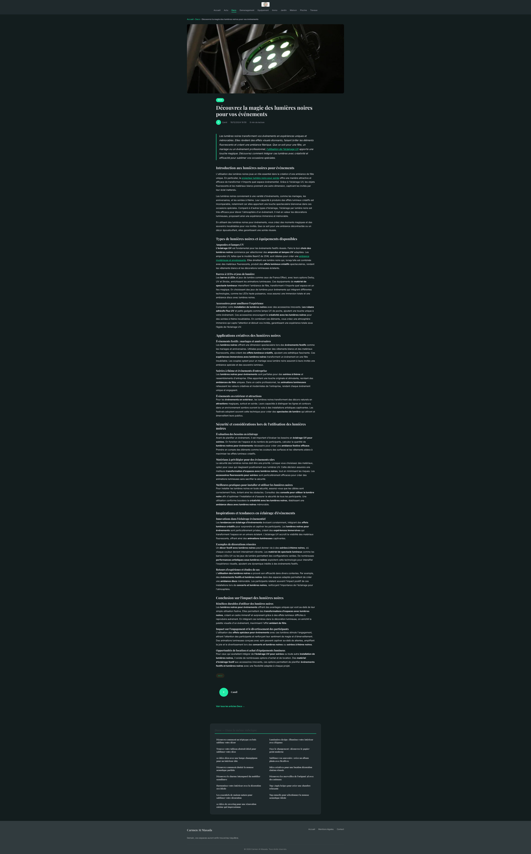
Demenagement (247, 10)
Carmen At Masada (199, 830)
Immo (274, 10)
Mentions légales (326, 829)
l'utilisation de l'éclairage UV (282, 149)
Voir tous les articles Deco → (230, 706)
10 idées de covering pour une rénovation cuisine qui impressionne (236, 805)
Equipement (263, 10)
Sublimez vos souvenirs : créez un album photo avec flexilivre (289, 759)
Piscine (303, 10)
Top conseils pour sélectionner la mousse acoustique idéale (289, 796)
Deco (233, 10)
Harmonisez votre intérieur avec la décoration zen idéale (238, 787)
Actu (226, 10)
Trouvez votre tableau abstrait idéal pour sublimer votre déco (236, 750)
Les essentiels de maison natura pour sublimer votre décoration (234, 796)
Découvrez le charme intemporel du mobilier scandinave (238, 778)
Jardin (284, 10)
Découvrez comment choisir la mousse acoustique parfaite (235, 769)
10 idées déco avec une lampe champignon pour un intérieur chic (236, 759)
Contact (340, 829)
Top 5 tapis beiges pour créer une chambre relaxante (290, 787)
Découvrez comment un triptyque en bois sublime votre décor (236, 741)
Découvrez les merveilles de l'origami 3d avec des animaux (291, 778)
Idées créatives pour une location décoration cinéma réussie (290, 769)
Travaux (313, 10)
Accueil (217, 10)
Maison (293, 10)
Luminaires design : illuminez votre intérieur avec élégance (291, 741)
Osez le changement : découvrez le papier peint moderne (289, 750)
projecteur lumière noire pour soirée (260, 178)
